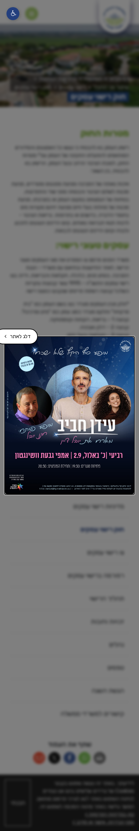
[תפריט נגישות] (12, 13)
